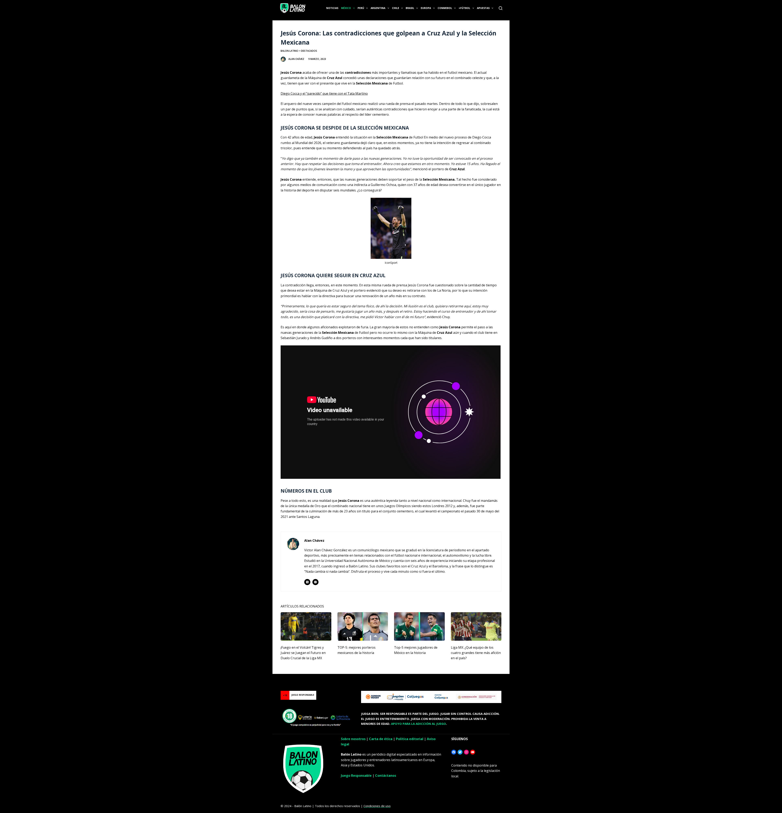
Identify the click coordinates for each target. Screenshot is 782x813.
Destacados (309, 51)
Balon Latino (289, 51)
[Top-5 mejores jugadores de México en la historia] (419, 626)
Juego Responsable (356, 775)
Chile (395, 8)
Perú (361, 8)
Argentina (378, 8)
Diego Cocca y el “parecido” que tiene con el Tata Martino (324, 93)
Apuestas (483, 8)
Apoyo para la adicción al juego (418, 724)
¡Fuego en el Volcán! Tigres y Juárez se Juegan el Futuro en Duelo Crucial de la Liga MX (303, 652)
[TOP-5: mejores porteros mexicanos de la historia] (362, 626)
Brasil (410, 8)
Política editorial (409, 739)
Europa (426, 8)
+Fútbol (464, 8)
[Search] (500, 8)
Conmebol (445, 8)
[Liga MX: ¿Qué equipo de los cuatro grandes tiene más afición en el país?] (476, 626)
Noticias (332, 8)
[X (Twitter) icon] (307, 582)
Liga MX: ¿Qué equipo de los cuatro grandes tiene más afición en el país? (476, 652)
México (346, 8)
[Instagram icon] (315, 582)
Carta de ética (380, 739)
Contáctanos (385, 775)
